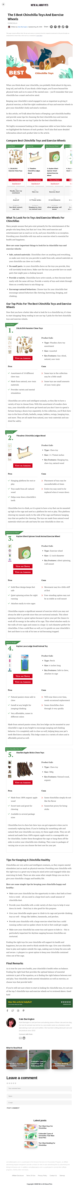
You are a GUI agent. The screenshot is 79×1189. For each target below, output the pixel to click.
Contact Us (53, 1175)
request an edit (67, 1004)
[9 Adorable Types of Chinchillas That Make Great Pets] (31, 1135)
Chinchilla (12, 23)
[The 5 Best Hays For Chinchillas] (31, 1127)
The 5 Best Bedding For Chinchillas (61, 1064)
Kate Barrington (22, 27)
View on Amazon (16, 180)
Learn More (39, 35)
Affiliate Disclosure (18, 1175)
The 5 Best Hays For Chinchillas (15, 1064)
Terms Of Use (30, 1175)
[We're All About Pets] (39, 5)
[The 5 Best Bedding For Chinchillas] (31, 1144)
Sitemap (62, 1175)
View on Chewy (54, 180)
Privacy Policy (42, 1175)
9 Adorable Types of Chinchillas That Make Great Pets (38, 1063)
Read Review (16, 184)
